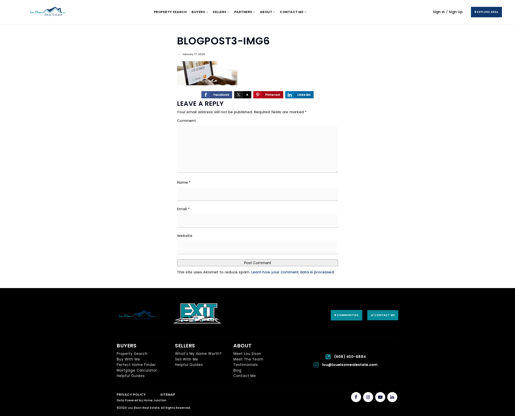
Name (184, 182)
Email (183, 208)
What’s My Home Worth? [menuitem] (198, 353)
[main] (257, 156)
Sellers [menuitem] (220, 12)
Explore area (487, 12)
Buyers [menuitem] (199, 12)
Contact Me (384, 315)
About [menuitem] (266, 12)
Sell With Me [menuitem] (186, 359)
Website (184, 235)
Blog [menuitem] (237, 370)
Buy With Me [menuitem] (128, 359)
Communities (347, 315)
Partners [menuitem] (243, 12)
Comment (186, 120)
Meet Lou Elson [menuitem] (247, 353)
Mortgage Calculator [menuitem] (137, 370)
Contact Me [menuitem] (292, 12)
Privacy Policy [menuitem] (131, 394)
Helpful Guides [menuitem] (131, 375)
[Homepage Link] (48, 11)
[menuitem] (150, 394)
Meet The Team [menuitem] (248, 359)
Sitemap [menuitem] (167, 394)
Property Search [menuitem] (170, 12)
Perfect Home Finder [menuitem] (136, 364)
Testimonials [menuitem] (245, 364)
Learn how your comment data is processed (292, 272)
